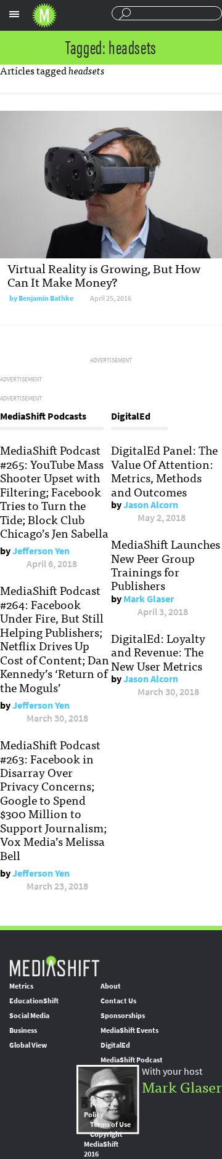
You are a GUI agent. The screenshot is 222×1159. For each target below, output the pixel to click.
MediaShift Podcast (132, 1060)
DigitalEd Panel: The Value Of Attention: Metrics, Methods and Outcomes (164, 470)
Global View (28, 1045)
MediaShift (54, 965)
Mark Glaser (148, 598)
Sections (14, 14)
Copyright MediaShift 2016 (103, 1144)
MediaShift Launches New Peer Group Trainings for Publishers (165, 564)
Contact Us (118, 1001)
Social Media (29, 1016)
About (111, 986)
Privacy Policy (99, 1110)
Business (23, 1030)
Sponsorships (123, 1016)
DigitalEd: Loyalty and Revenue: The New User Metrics (158, 652)
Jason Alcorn (150, 504)
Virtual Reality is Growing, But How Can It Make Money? (103, 275)
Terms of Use (110, 1124)
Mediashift (44, 15)
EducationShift (34, 1001)
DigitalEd (115, 1045)
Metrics (21, 986)
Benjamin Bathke (45, 298)
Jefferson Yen (41, 550)
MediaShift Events (129, 1030)
